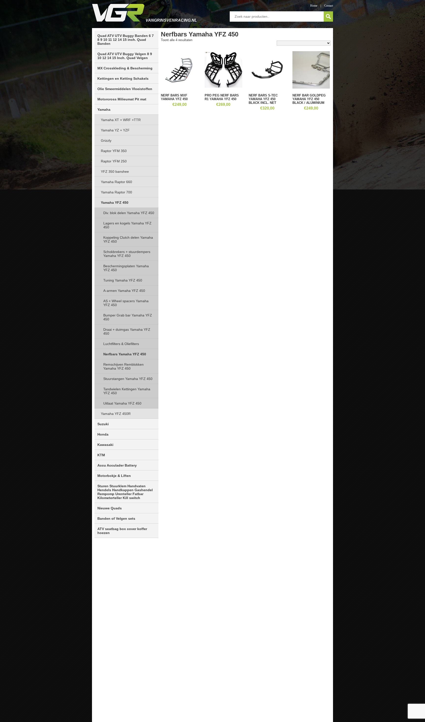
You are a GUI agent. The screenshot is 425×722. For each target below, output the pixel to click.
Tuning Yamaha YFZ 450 (122, 280)
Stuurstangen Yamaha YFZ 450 (127, 379)
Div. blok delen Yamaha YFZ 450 (128, 213)
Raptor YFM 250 (114, 161)
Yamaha (103, 109)
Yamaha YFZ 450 (114, 202)
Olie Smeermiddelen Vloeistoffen (124, 89)
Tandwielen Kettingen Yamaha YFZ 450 (126, 391)
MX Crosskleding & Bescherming (124, 68)
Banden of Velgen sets (116, 518)
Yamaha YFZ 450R (116, 414)
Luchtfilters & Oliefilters (121, 344)
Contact (328, 5)
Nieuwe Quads (109, 508)
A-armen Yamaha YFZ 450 (124, 291)
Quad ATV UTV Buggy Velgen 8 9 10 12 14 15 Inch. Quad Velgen (124, 56)
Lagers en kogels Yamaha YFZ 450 (127, 225)
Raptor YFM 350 (114, 151)
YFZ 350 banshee (115, 171)
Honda (102, 434)
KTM (101, 455)
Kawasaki (105, 445)
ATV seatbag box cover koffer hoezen (122, 531)
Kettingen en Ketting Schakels (123, 78)
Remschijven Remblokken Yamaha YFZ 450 (123, 366)
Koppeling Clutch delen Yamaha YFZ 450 (128, 239)
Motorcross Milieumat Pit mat (121, 99)
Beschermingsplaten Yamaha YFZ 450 (126, 268)
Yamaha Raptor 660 (116, 182)
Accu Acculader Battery (117, 465)
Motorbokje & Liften (114, 476)
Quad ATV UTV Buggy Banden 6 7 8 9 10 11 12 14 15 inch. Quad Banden (125, 40)
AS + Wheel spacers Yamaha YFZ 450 (126, 303)
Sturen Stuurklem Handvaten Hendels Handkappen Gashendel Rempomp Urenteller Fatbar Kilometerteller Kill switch (125, 492)
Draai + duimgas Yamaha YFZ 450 (126, 331)
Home (313, 5)
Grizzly (106, 140)
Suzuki (103, 424)
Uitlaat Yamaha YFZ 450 (122, 403)
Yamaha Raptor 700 (116, 192)
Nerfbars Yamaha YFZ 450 (124, 354)
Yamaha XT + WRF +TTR (121, 120)
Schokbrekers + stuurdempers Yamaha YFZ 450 (126, 254)
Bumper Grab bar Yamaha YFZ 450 (127, 317)
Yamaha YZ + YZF (115, 130)
